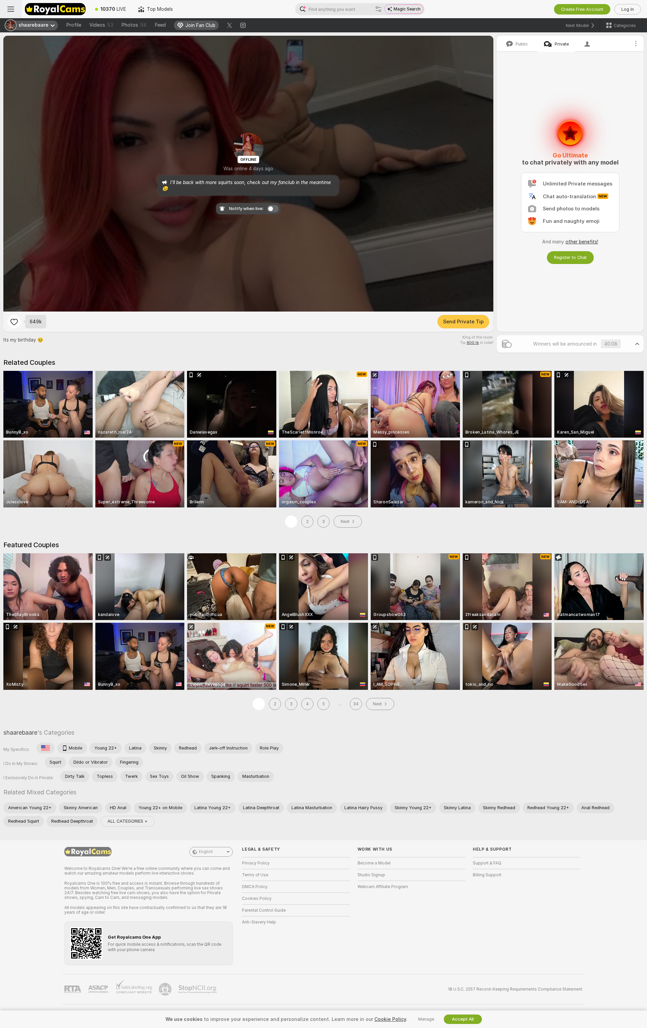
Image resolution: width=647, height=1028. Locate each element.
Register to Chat (570, 257)
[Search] (378, 9)
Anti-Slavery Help (259, 922)
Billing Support (487, 875)
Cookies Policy (257, 898)
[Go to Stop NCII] (198, 989)
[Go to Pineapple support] (166, 989)
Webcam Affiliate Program (383, 886)
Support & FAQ (487, 863)
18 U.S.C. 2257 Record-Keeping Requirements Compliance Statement (515, 989)
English (206, 851)
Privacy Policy (256, 863)
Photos (134, 25)
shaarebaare (20, 732)
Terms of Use (255, 875)
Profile (73, 25)
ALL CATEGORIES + (127, 821)
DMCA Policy (255, 886)
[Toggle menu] (11, 9)
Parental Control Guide (264, 910)
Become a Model (374, 863)
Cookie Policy (390, 1019)
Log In (627, 9)
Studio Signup (371, 875)
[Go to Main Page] (55, 9)
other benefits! (581, 241)
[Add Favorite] (14, 321)
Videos (101, 25)
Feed (160, 25)
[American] (45, 748)
